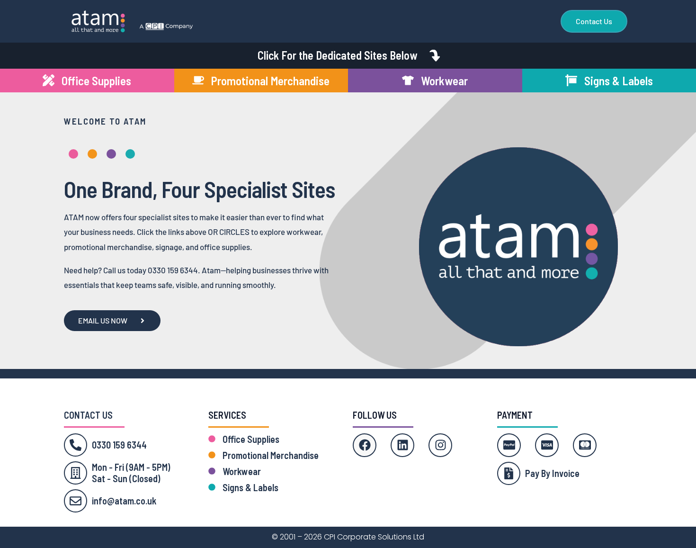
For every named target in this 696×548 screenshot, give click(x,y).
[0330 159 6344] (75, 445)
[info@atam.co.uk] (75, 500)
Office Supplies (251, 439)
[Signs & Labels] (211, 487)
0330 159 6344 (119, 444)
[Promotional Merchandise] (211, 454)
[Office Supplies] (211, 438)
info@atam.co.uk (124, 500)
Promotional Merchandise (271, 455)
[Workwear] (211, 471)
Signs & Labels (250, 487)
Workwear (242, 471)
